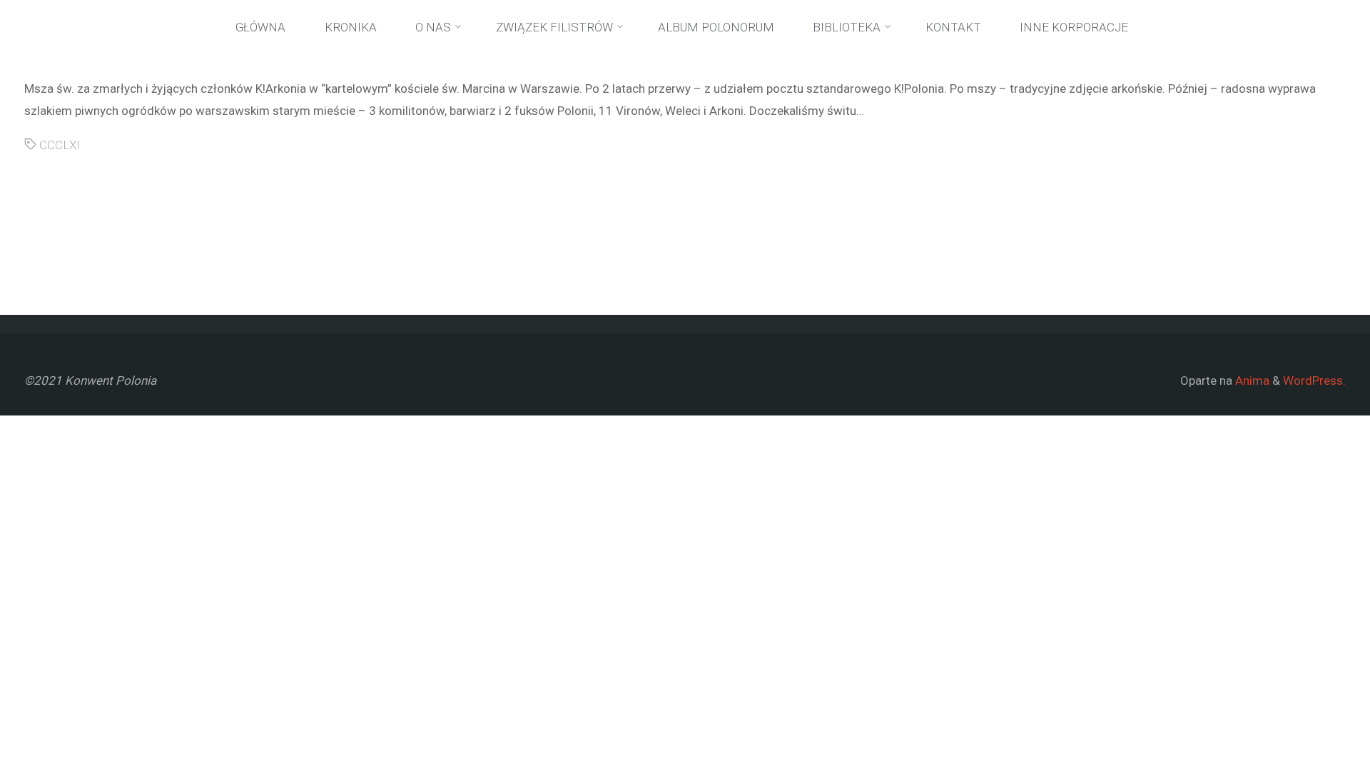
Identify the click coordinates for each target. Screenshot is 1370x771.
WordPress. (1314, 380)
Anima (1250, 380)
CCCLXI (59, 145)
